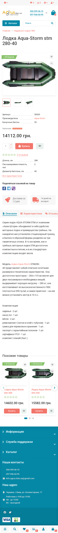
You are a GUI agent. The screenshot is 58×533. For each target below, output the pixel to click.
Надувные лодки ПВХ (24, 31)
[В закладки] (51, 56)
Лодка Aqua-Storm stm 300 (14, 391)
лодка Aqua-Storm (20, 264)
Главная (6, 31)
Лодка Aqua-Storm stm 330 (41, 391)
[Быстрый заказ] (40, 146)
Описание (11, 213)
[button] (25, 418)
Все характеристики (12, 176)
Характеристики (33, 213)
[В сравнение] (51, 63)
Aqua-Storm (39, 118)
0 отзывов (22, 155)
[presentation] (3, 388)
